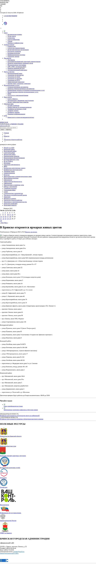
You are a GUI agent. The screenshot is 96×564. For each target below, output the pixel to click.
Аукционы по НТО (14, 80)
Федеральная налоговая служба (10, 467)
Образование (8, 180)
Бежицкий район (9, 149)
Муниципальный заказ (15, 73)
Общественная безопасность (13, 181)
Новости (6, 136)
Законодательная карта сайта (9, 553)
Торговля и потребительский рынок (15, 195)
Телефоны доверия (14, 112)
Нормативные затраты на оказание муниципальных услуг (26, 90)
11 (10, 214)
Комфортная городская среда (13, 170)
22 (3, 219)
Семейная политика (10, 188)
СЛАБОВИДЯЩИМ (10, 16)
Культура (6, 175)
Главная (6, 133)
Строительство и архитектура (13, 193)
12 (12, 214)
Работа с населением (10, 186)
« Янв (2, 223)
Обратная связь (9, 104)
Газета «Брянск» (13, 99)
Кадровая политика (14, 53)
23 (5, 219)
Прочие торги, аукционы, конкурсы (19, 83)
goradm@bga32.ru (18, 551)
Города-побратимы (14, 39)
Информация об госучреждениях (10, 513)
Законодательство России (8, 520)
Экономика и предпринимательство (15, 202)
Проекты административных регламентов (21, 88)
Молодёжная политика (11, 178)
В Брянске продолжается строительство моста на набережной (19, 415)
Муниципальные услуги (11, 85)
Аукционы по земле (14, 77)
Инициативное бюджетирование (14, 158)
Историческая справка (15, 34)
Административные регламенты (18, 87)
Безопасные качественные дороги (14, 168)
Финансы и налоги (10, 198)
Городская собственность (12, 164)
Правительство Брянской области (10, 436)
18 (10, 216)
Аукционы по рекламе (15, 78)
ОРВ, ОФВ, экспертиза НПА (17, 66)
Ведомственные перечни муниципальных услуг (23, 92)
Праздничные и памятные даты (14, 185)
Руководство (12, 46)
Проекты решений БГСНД (16, 68)
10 (8, 214)
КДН (5, 116)
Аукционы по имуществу (16, 75)
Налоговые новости (10, 205)
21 (1, 219)
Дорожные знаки (9, 171)
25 (10, 219)
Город (6, 33)
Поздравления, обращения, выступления (21, 100)
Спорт (6, 192)
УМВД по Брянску (6, 533)
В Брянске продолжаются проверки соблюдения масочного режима (21, 419)
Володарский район (10, 151)
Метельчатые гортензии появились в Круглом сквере (21, 410)
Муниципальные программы (17, 65)
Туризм (10, 41)
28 (1, 221)
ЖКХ (5, 166)
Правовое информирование (16, 114)
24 (8, 219)
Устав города (12, 36)
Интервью (7, 163)
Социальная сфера (9, 190)
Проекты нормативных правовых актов (20, 63)
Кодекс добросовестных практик (18, 102)
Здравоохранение (9, 173)
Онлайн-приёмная (13, 105)
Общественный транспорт (16, 82)
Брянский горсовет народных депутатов (13, 456)
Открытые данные (13, 56)
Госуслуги (3, 478)
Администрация (9, 44)
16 (5, 216)
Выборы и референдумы (15, 43)
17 (8, 216)
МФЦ (9, 94)
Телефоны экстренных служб (17, 109)
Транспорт (7, 197)
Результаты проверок (14, 51)
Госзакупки (3, 487)
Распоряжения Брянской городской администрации (24, 61)
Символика (11, 38)
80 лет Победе (8, 161)
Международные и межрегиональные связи (18, 176)
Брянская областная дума (8, 446)
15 (3, 216)
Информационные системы (16, 55)
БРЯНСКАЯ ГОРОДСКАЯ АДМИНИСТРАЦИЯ (11, 124)
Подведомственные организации (18, 50)
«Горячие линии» (13, 110)
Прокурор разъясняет (10, 203)
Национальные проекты (11, 156)
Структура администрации (16, 48)
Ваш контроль (4, 505)
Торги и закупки (9, 72)
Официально (8, 183)
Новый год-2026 (9, 148)
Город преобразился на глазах (13, 406)
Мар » (6, 223)
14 (1, 216)
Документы (7, 58)
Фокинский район (9, 154)
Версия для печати (31, 232)
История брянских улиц (11, 159)
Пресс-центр (8, 97)
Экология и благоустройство (13, 139)
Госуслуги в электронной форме (18, 95)
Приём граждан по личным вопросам (20, 107)
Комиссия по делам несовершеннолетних (21, 117)
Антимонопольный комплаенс (17, 70)
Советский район (9, 153)
